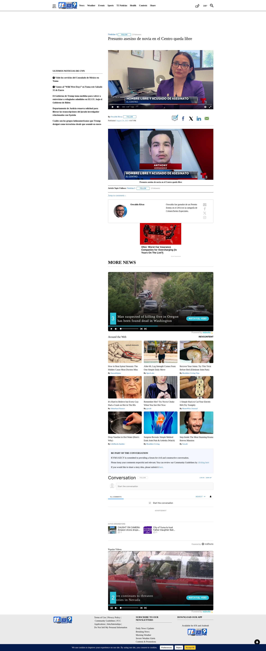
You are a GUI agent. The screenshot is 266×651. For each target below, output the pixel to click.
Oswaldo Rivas (116, 117)
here (161, 467)
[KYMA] (68, 5)
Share (153, 5)
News (81, 5)
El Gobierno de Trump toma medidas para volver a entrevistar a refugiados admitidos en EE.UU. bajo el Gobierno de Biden (77, 99)
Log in (202, 477)
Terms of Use (100, 617)
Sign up (208, 477)
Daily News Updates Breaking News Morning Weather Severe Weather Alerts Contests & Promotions (146, 635)
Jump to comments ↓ (117, 195)
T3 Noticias (122, 5)
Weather (91, 5)
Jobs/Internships (114, 624)
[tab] (116, 496)
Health (133, 5)
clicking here (203, 462)
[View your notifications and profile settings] (210, 496)
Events (101, 5)
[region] (160, 511)
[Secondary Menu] (56, 5)
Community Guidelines (105, 621)
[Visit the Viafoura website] (207, 544)
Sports (111, 5)
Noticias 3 (131, 188)
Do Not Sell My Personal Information (110, 627)
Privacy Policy (114, 617)
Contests (143, 5)
